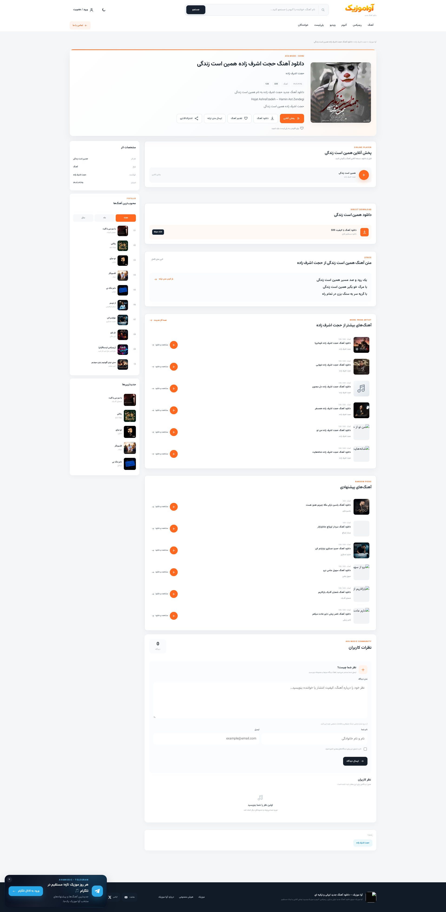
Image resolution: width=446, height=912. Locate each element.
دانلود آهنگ (263, 118)
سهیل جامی (346, 576)
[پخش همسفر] (174, 410)
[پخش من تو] (174, 432)
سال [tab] (83, 217)
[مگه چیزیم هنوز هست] (361, 507)
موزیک (201, 897)
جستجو (196, 9)
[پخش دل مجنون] (174, 388)
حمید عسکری (346, 554)
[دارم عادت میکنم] (361, 616)
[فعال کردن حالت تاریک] (104, 10)
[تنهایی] (361, 367)
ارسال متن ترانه (214, 118)
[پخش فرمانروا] (174, 345)
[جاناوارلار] (361, 528)
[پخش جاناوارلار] (174, 529)
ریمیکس (357, 25)
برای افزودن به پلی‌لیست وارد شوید (286, 128)
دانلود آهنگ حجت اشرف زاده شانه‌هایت (331, 452)
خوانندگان (303, 25)
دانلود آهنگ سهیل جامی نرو (337, 570)
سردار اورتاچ (346, 532)
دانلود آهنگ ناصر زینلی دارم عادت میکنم (331, 614)
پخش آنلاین (289, 118)
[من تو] (361, 432)
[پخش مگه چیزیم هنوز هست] (174, 507)
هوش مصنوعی (186, 897)
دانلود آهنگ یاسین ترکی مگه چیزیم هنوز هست (328, 505)
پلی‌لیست (319, 25)
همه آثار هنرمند (160, 320)
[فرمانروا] (361, 345)
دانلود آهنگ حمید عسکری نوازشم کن (333, 548)
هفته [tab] (126, 217)
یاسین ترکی (347, 511)
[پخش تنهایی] (174, 367)
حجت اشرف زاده (360, 42)
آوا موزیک (372, 42)
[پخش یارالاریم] (174, 594)
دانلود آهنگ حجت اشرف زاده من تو (334, 430)
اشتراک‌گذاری (186, 118)
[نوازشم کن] (361, 550)
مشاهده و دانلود (161, 345)
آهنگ (371, 25)
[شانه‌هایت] (361, 454)
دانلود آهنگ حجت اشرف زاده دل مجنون (331, 387)
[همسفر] (361, 410)
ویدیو (332, 25)
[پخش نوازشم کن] (174, 550)
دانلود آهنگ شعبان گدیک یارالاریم (334, 592)
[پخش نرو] (174, 572)
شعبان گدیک (346, 598)
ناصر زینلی (347, 620)
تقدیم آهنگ (236, 118)
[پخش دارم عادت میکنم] (174, 616)
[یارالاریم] (361, 594)
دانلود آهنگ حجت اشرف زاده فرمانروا (333, 343)
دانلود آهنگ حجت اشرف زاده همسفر (333, 408)
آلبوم (344, 25)
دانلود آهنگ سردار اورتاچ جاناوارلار (334, 527)
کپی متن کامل (157, 259)
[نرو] (361, 572)
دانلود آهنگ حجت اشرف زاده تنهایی (333, 365)
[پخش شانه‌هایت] (174, 454)
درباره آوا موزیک (166, 897)
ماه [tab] (104, 217)
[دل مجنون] (361, 388)
